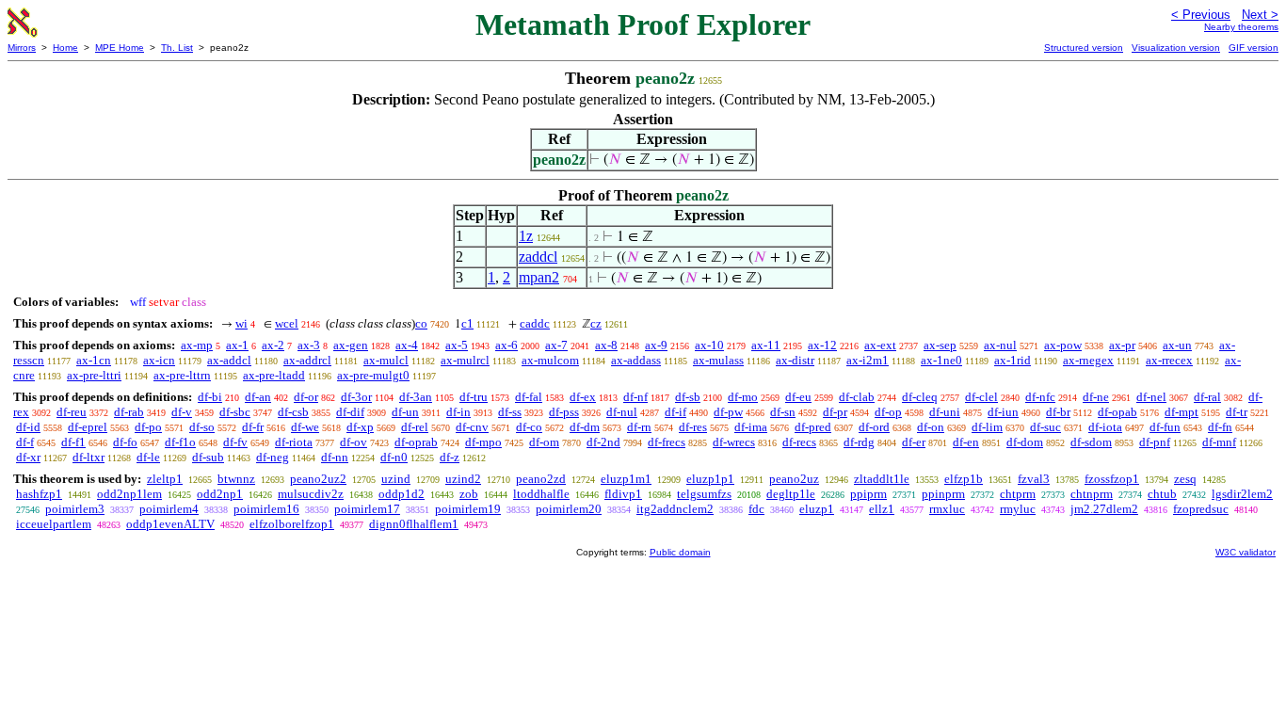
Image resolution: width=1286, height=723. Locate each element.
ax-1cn (93, 360)
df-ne (1096, 397)
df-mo (743, 397)
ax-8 (606, 345)
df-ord (874, 427)
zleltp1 (165, 479)
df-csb (293, 412)
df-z (449, 457)
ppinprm (943, 494)
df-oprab (416, 442)
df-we (305, 427)
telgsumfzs (704, 494)
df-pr (835, 412)
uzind (395, 479)
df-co (529, 427)
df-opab (1117, 412)
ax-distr (795, 360)
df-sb (687, 397)
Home (65, 47)
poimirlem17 (367, 509)
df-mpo (483, 442)
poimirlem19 (468, 509)
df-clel (981, 397)
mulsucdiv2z (311, 494)
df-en (966, 442)
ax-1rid (1012, 360)
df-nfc (1040, 397)
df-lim (987, 427)
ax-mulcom (550, 360)
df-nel (1151, 397)
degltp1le (790, 494)
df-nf (635, 397)
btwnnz (236, 479)
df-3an (415, 397)
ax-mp (197, 345)
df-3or (356, 397)
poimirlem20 (569, 509)
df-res (693, 427)
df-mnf (1219, 442)
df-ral (1207, 397)
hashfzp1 (39, 494)
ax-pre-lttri (94, 375)
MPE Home (119, 47)
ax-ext (880, 345)
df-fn (1220, 427)
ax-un (1177, 345)
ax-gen (350, 345)
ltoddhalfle (541, 494)
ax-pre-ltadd (274, 375)
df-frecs (666, 442)
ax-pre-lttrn (182, 375)
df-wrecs (734, 442)
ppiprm (868, 494)
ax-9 (656, 345)
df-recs (799, 442)
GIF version (1253, 47)
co (421, 323)
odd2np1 (220, 494)
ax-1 (237, 345)
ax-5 (456, 345)
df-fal (528, 397)
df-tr (1236, 412)
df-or (306, 397)
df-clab (857, 397)
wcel (286, 323)
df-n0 (394, 457)
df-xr (28, 457)
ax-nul (1000, 345)
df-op (888, 412)
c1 (467, 323)
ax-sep (940, 345)
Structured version (1083, 47)
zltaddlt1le (881, 479)
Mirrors (22, 47)
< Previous (1200, 15)
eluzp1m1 (626, 479)
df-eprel (87, 427)
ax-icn (159, 360)
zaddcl (538, 257)
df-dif (350, 412)
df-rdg (859, 442)
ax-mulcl (386, 360)
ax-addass (636, 360)
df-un (405, 412)
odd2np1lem (129, 494)
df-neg (272, 457)
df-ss (510, 412)
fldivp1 (623, 494)
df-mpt (1181, 412)
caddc (535, 323)
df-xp (360, 427)
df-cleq (920, 397)
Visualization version (1176, 47)
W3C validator (1245, 552)
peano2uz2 (318, 479)
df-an (258, 397)
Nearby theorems (1241, 27)
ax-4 (406, 345)
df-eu (798, 397)
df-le (148, 457)
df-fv (235, 442)
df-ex (583, 397)
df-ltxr (88, 457)
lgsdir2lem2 (1242, 494)
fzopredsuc (1201, 509)
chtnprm (1091, 494)
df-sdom (1091, 442)
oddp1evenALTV (170, 524)
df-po (148, 427)
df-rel (414, 427)
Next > (1260, 15)
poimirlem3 (74, 509)
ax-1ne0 (941, 360)
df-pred (813, 427)
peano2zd (541, 479)
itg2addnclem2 (675, 509)
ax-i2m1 (867, 360)
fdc (756, 509)
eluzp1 (816, 509)
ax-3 (308, 345)
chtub (1162, 494)
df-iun (1003, 412)
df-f (25, 442)
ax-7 (556, 345)
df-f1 (73, 442)
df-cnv (472, 427)
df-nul (621, 412)
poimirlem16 (266, 509)
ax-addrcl (307, 360)
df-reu (71, 412)
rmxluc (947, 509)
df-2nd (603, 442)
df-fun (1165, 427)
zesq (1185, 479)
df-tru (473, 397)
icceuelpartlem (53, 524)
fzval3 (1034, 479)
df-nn (334, 457)
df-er (913, 442)
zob (468, 494)
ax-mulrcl (465, 360)
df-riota (294, 442)
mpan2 (539, 277)
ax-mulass (718, 360)
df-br (1058, 412)
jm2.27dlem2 (1104, 509)
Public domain (680, 552)
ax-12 (822, 345)
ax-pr (1122, 345)
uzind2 (463, 479)
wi (241, 323)
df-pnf (1154, 442)
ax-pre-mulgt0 (373, 375)
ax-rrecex (1169, 360)
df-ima (750, 427)
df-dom (1024, 442)
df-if (675, 412)
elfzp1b (963, 479)
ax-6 (506, 345)
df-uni (944, 412)
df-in (458, 412)
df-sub (208, 457)
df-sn (783, 412)
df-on (930, 427)
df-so (202, 427)
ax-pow (1063, 345)
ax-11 (765, 345)
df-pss (564, 412)
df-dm (585, 427)
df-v (181, 412)
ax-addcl (229, 360)
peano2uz (794, 479)
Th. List (177, 47)
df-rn (639, 427)
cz (596, 323)
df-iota (1105, 427)
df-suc (1045, 427)
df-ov (353, 442)
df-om (544, 442)
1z (526, 236)
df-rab (129, 412)
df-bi (210, 397)
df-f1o (180, 442)
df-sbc (234, 412)
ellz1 (881, 509)
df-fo (125, 442)
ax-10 (709, 345)
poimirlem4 (169, 509)
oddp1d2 (401, 494)
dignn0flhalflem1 (413, 524)
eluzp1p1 (710, 479)
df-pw (728, 412)
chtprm (1018, 494)
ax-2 (273, 345)
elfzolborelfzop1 (291, 524)
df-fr (253, 427)
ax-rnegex (1088, 360)
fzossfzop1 (1112, 479)
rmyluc (1018, 509)
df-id (28, 427)
